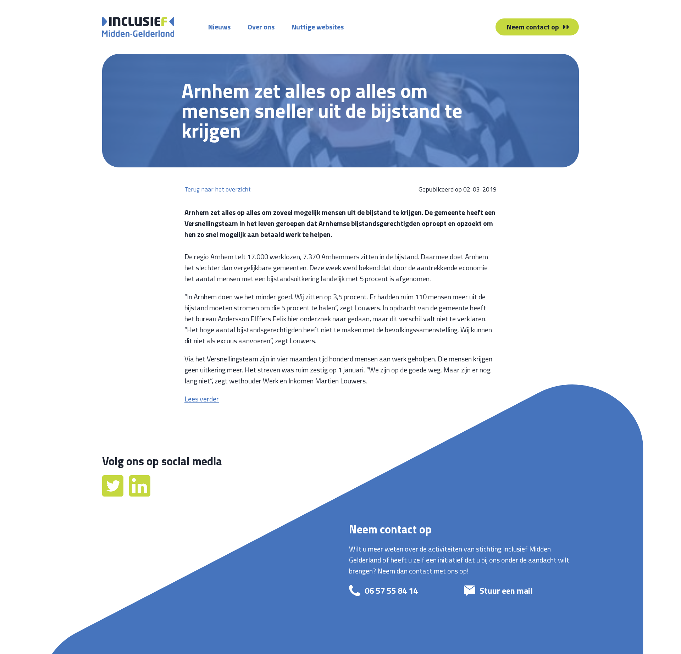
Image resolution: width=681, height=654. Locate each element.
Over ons (261, 26)
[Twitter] (113, 493)
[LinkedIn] (139, 493)
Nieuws (219, 26)
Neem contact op (533, 26)
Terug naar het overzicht (217, 189)
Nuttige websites (318, 26)
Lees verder (201, 398)
